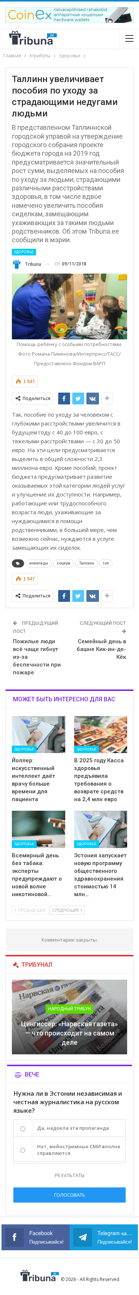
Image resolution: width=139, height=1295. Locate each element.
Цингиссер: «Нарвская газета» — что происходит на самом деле (69, 1033)
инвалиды (38, 563)
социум (63, 563)
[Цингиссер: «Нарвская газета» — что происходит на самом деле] (69, 1017)
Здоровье (24, 252)
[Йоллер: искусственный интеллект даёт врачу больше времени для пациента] (38, 734)
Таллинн (86, 563)
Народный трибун (69, 1008)
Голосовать (69, 1194)
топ (106, 563)
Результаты (70, 1175)
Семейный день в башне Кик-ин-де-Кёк (101, 649)
